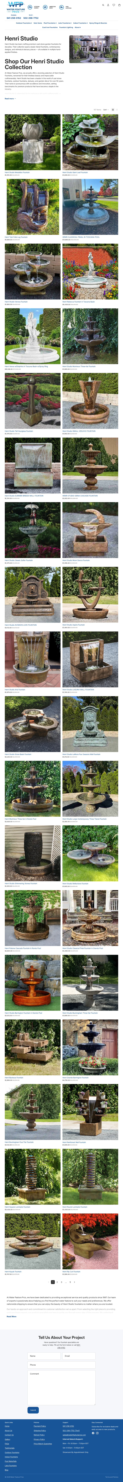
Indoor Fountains (11, 1457)
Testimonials (9, 1448)
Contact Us (9, 1435)
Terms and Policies (111, 1477)
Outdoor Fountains (12, 1452)
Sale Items (38, 23)
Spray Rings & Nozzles (98, 23)
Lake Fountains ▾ (64, 23)
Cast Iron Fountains (50, 27)
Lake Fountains (11, 1466)
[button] (106, 109)
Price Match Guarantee (43, 1444)
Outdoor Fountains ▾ (24, 23)
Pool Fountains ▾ (50, 23)
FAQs (7, 1444)
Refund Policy (39, 1435)
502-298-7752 (30, 18)
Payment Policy (40, 1426)
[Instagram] (97, 1433)
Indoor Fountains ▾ (80, 23)
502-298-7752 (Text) (71, 1430)
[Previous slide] (66, 142)
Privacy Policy (39, 1439)
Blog (6, 1470)
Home (7, 1426)
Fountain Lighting (66, 27)
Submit (33, 1410)
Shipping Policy (40, 1430)
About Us (8, 1430)
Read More (11, 1316)
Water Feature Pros (17, 1477)
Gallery (7, 1439)
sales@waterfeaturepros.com (74, 1435)
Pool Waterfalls (10, 1461)
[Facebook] (93, 1433)
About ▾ (78, 27)
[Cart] (119, 5)
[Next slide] (114, 142)
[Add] (57, 166)
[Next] (74, 1282)
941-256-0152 (14, 18)
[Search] (103, 5)
